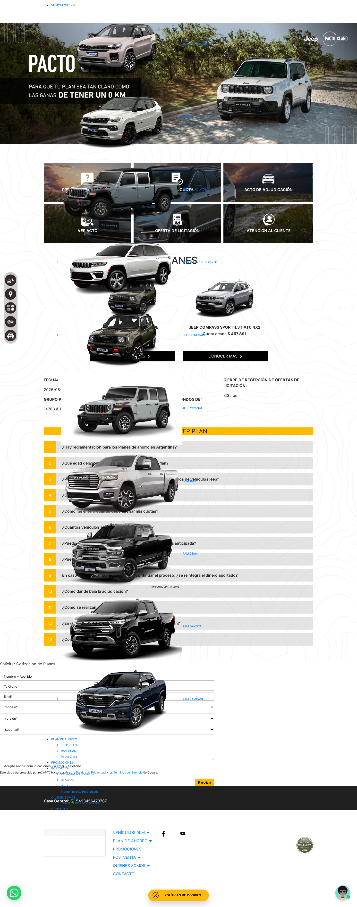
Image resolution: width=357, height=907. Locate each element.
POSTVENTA (60, 768)
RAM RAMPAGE (193, 699)
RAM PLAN (68, 751)
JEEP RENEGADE (194, 335)
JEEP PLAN (69, 745)
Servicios (67, 780)
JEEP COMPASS (193, 116)
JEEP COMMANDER (196, 44)
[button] (14, 893)
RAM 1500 (189, 481)
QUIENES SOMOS (63, 797)
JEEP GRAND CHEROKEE (199, 262)
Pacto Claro (69, 756)
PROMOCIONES (62, 762)
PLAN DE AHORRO (64, 739)
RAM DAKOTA (192, 626)
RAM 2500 (189, 553)
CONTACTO (59, 809)
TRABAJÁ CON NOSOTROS (80, 803)
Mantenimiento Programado (80, 791)
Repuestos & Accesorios (77, 774)
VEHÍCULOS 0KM (63, 5)
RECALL (66, 786)
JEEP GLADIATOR (194, 189)
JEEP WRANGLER (194, 408)
